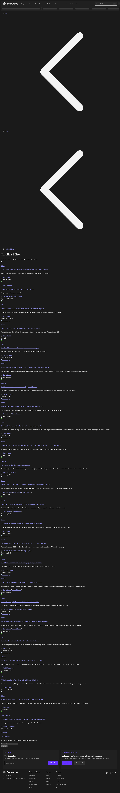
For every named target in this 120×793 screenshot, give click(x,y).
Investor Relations (39, 4)
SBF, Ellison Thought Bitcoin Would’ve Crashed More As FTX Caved (22, 660)
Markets (3, 657)
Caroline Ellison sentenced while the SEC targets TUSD (17, 289)
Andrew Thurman (8, 394)
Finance (3, 715)
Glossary (58, 787)
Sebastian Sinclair (8, 570)
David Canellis (17, 296)
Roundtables (33, 784)
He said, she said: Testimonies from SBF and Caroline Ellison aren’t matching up (25, 367)
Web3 (2, 344)
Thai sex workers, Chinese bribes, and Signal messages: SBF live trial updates (24, 543)
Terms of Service (61, 784)
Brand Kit (48, 784)
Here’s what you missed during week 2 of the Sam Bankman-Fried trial (22, 406)
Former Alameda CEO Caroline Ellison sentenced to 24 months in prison (22, 308)
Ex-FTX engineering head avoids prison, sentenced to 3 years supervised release (24, 269)
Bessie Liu (6, 648)
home (6, 13)
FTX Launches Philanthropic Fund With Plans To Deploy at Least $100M (23, 719)
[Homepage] (10, 3)
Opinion (3, 383)
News (6, 131)
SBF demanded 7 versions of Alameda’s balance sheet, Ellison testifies (21, 523)
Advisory (57, 4)
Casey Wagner (7, 277)
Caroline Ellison (9, 249)
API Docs (58, 775)
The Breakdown (5, 736)
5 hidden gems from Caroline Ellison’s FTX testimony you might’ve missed (23, 504)
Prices (30, 4)
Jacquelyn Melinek (8, 726)
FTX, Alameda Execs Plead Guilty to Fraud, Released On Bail (19, 680)
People (3, 324)
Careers (48, 778)
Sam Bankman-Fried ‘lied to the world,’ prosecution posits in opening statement (24, 621)
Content (64, 4)
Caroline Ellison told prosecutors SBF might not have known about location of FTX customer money (31, 445)
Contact (48, 781)
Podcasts (32, 775)
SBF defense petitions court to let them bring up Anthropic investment (21, 563)
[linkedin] (111, 773)
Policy (2, 266)
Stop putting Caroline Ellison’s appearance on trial (15, 465)
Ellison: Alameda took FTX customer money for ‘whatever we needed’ (22, 582)
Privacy (58, 781)
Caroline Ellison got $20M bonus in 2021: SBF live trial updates (20, 602)
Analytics (23, 4)
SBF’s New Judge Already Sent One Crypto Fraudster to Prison (20, 641)
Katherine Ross (7, 296)
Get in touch (79, 763)
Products (49, 4)
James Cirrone (17, 492)
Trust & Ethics (60, 778)
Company (78, 4)
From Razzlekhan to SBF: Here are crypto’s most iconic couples (20, 348)
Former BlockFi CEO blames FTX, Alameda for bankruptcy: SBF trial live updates (25, 484)
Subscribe (53, 763)
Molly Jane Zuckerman (9, 472)
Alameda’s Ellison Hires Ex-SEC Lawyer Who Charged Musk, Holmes (22, 699)
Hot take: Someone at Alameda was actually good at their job (19, 387)
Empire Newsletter (6, 285)
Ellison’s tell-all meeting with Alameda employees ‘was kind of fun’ (21, 426)
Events (71, 4)
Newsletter (4, 732)
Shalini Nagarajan (8, 668)
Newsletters (32, 778)
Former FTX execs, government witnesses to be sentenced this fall (20, 328)
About (47, 775)
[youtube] (108, 773)
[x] (115, 773)
